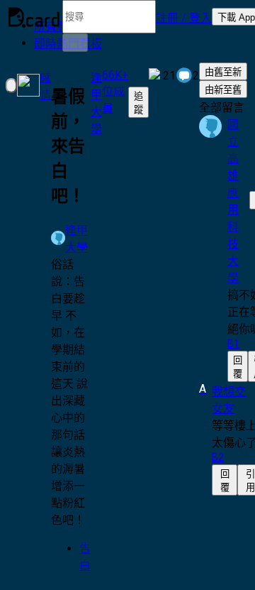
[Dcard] (34, 17)
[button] (184, 17)
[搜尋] (75, 42)
